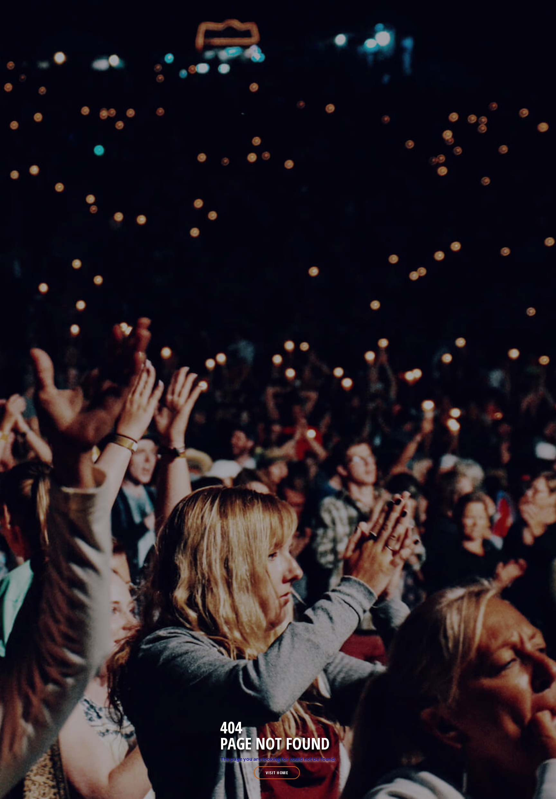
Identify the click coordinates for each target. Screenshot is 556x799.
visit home (277, 773)
